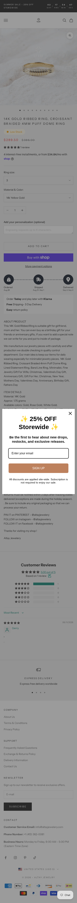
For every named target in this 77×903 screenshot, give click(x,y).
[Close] (70, 413)
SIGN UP (38, 468)
